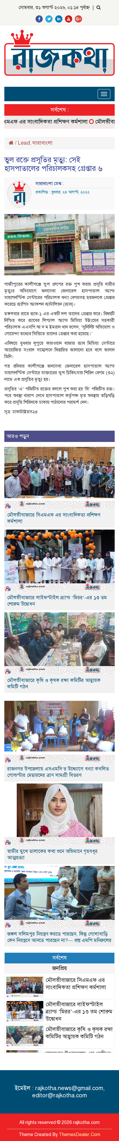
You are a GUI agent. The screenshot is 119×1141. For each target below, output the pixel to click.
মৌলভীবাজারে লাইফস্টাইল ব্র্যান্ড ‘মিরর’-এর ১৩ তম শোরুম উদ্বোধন (57, 601)
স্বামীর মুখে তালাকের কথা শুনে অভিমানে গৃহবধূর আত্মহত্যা (52, 854)
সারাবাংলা (42, 143)
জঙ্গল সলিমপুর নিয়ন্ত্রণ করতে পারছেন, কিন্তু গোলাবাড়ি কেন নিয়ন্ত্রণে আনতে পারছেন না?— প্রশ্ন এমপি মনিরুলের (59, 937)
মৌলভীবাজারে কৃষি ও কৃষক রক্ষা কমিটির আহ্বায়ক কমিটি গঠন (54, 683)
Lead (24, 143)
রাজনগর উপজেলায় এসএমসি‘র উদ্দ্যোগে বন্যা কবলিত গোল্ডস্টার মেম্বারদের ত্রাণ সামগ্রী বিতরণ (58, 772)
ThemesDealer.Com (79, 1135)
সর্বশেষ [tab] (59, 957)
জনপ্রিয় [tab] (59, 968)
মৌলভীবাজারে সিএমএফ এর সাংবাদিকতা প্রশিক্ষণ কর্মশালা (53, 518)
